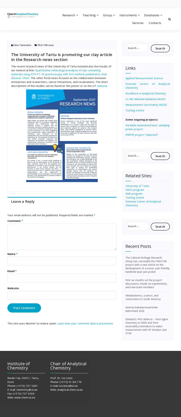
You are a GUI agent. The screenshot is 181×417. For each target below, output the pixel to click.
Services (138, 23)
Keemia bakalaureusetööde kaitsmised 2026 (141, 309)
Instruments (128, 15)
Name (12, 254)
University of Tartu (137, 186)
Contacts (155, 23)
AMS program (133, 193)
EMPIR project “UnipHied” (141, 134)
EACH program (134, 189)
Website (13, 288)
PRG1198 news (46, 45)
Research (68, 15)
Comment (15, 221)
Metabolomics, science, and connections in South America (143, 297)
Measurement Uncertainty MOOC (146, 104)
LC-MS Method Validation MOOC (145, 99)
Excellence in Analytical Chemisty (145, 93)
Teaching (89, 15)
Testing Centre (134, 110)
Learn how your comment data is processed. (85, 323)
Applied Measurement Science (144, 78)
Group (107, 15)
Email (12, 271)
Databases (151, 15)
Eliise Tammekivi (22, 45)
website (102, 86)
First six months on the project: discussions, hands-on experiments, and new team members (146, 283)
